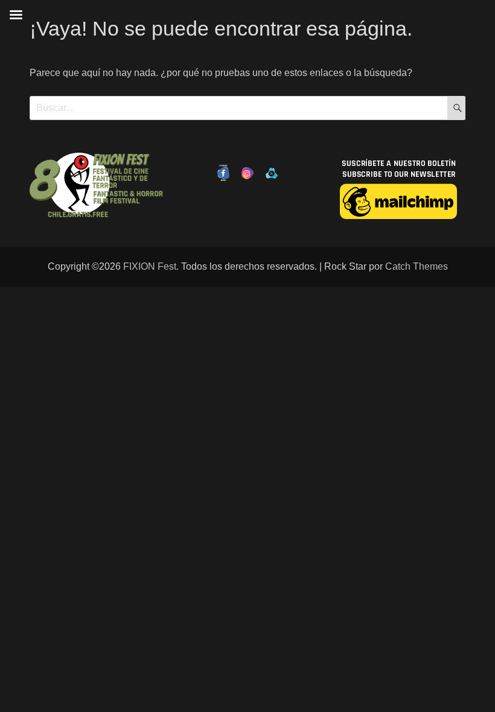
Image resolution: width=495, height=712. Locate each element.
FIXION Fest (149, 266)
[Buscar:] (247, 108)
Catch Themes (416, 266)
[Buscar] (456, 108)
